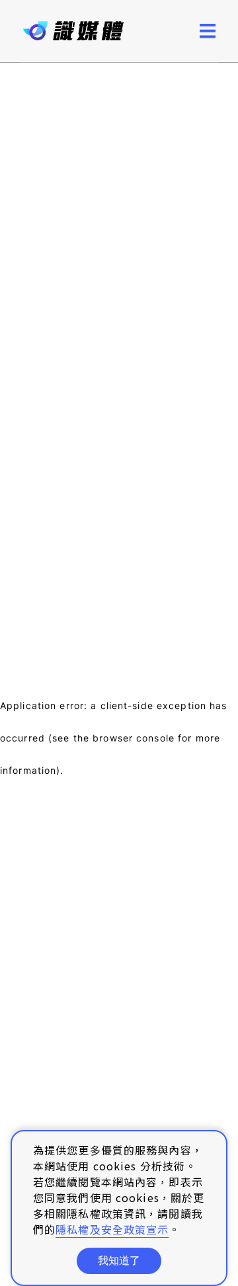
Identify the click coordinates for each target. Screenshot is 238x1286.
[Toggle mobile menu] (207, 31)
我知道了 (119, 1260)
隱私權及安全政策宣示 (112, 1229)
